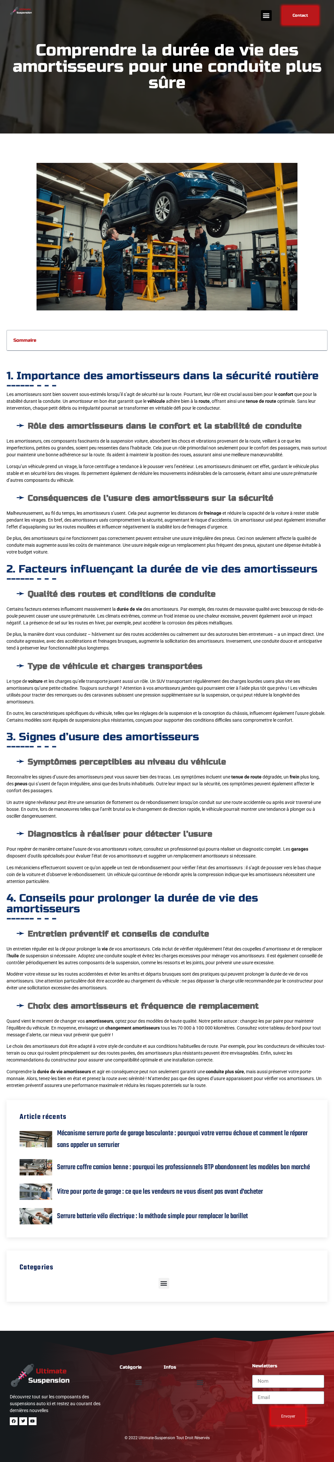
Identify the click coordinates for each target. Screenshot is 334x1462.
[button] (266, 15)
